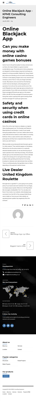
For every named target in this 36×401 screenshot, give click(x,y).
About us (5, 346)
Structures (5, 360)
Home (4, 392)
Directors (20, 392)
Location (5, 349)
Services (20, 346)
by (12, 21)
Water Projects (6, 364)
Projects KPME (26, 392)
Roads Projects (22, 360)
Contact (20, 349)
